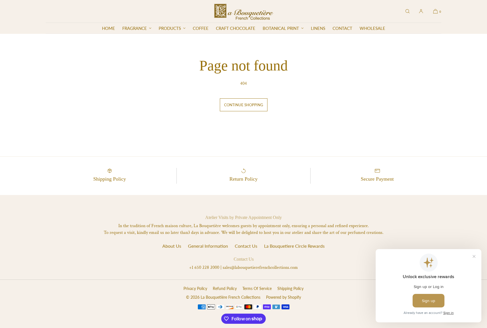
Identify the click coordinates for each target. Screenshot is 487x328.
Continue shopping (243, 105)
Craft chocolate (235, 28)
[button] (407, 11)
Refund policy (225, 288)
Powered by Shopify (283, 297)
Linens (318, 28)
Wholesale (372, 28)
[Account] (421, 11)
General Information (208, 246)
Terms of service (257, 288)
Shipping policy (290, 288)
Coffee (201, 28)
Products (170, 28)
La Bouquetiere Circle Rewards (294, 246)
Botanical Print (281, 28)
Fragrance (134, 28)
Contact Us (246, 246)
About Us (171, 246)
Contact (342, 28)
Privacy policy (195, 288)
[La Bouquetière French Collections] (243, 11)
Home (108, 28)
